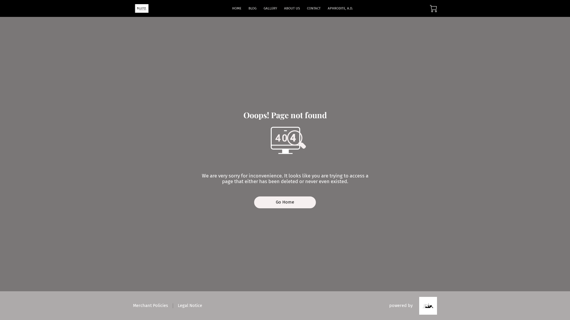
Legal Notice (190, 305)
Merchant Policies (150, 305)
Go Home (285, 202)
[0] (433, 8)
